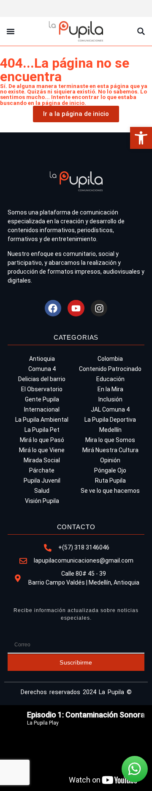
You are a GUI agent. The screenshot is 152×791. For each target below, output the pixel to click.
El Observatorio (41, 389)
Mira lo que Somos (110, 440)
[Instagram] (99, 308)
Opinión (110, 460)
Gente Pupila (42, 399)
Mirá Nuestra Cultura (110, 450)
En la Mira (110, 389)
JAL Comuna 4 (110, 409)
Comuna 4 (42, 368)
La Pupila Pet (42, 429)
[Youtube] (76, 308)
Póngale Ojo (110, 470)
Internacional (42, 409)
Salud (41, 490)
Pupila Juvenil (42, 480)
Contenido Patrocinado (110, 368)
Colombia (110, 358)
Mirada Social (42, 460)
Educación (110, 379)
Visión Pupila (42, 500)
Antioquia (42, 358)
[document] (76, 748)
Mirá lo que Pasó (42, 440)
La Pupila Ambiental (41, 419)
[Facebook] (53, 308)
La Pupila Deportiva (110, 419)
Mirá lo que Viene (42, 450)
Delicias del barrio (41, 379)
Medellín (110, 429)
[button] (141, 138)
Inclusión (110, 399)
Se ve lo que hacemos (110, 490)
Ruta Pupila (110, 480)
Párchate (41, 470)
